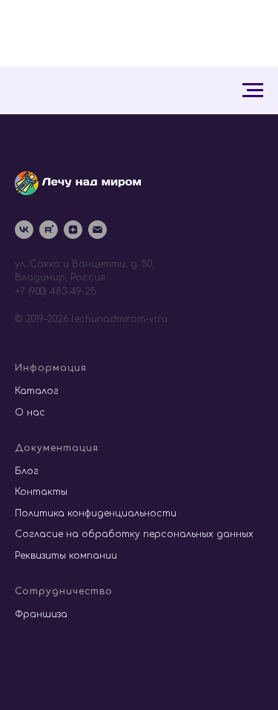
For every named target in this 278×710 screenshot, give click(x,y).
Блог (27, 471)
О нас (30, 412)
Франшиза (41, 614)
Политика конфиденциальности (95, 513)
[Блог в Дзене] (73, 229)
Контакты (41, 492)
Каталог (37, 391)
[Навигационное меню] (252, 90)
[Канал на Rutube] (48, 229)
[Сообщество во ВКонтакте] (24, 229)
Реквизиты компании (66, 555)
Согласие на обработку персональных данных (134, 534)
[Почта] (97, 229)
